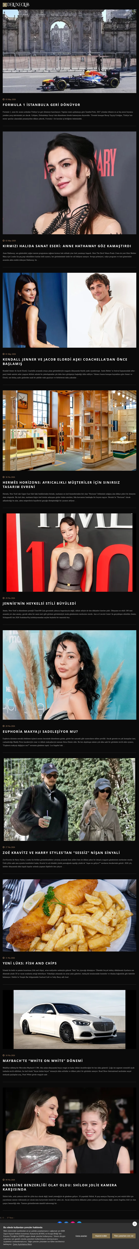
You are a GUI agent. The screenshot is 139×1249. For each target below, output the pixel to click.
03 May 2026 (11, 99)
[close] (134, 1224)
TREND (121, 14)
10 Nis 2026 (10, 1055)
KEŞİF (54, 14)
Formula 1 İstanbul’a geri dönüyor (41, 104)
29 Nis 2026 (10, 598)
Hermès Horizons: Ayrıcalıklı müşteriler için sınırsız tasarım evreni (61, 484)
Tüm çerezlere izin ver (123, 1236)
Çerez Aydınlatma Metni (22, 1244)
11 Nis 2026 (10, 958)
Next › (11, 1218)
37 (8, 1218)
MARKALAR (105, 14)
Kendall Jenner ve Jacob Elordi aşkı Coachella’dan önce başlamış (65, 361)
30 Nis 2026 (10, 477)
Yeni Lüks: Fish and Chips (30, 963)
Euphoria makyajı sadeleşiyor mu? (40, 731)
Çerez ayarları (81, 1236)
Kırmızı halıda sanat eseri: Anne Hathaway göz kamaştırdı (67, 246)
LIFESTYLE (70, 14)
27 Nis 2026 (10, 847)
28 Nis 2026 (10, 726)
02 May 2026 (11, 241)
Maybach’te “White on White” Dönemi (43, 1060)
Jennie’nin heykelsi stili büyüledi (39, 603)
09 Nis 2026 (10, 1180)
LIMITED (87, 14)
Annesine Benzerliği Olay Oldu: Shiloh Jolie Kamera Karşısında (60, 1187)
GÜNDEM (40, 14)
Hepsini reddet (101, 1236)
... (83, 119)
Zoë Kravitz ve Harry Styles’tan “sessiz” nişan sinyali (61, 852)
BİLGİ (26, 14)
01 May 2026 (11, 354)
